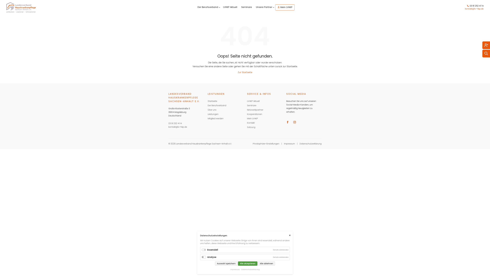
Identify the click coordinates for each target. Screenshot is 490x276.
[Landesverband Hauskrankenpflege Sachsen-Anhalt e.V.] (21, 7)
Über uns (212, 109)
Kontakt (251, 122)
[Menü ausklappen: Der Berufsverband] (219, 7)
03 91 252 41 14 (175, 123)
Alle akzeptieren (247, 263)
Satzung (251, 127)
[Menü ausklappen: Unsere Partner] (273, 7)
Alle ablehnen (266, 263)
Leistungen (213, 114)
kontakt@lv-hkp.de (177, 126)
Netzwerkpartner (255, 109)
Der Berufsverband (208, 7)
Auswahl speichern (226, 263)
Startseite (212, 101)
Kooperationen (254, 114)
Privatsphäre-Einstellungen (266, 143)
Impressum (289, 143)
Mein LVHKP (286, 7)
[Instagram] (295, 122)
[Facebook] (288, 122)
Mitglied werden (215, 118)
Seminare (246, 7)
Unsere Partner (264, 7)
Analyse (211, 257)
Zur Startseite (245, 72)
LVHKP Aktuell (230, 7)
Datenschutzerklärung (311, 143)
